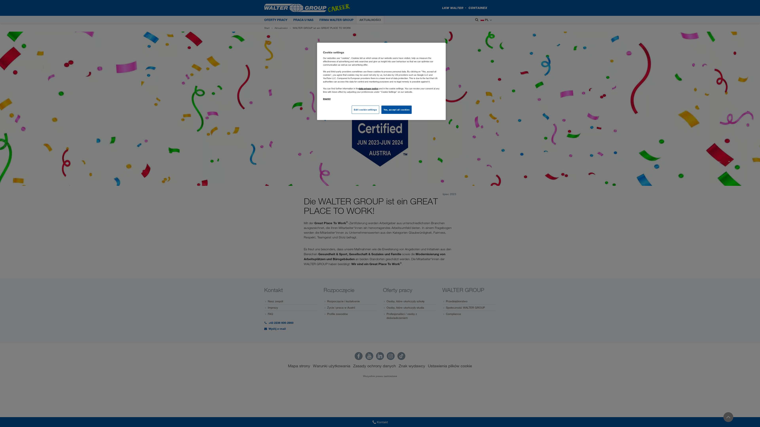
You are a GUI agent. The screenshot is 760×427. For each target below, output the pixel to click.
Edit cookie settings (365, 109)
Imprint (327, 98)
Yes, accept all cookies (396, 109)
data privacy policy (368, 88)
